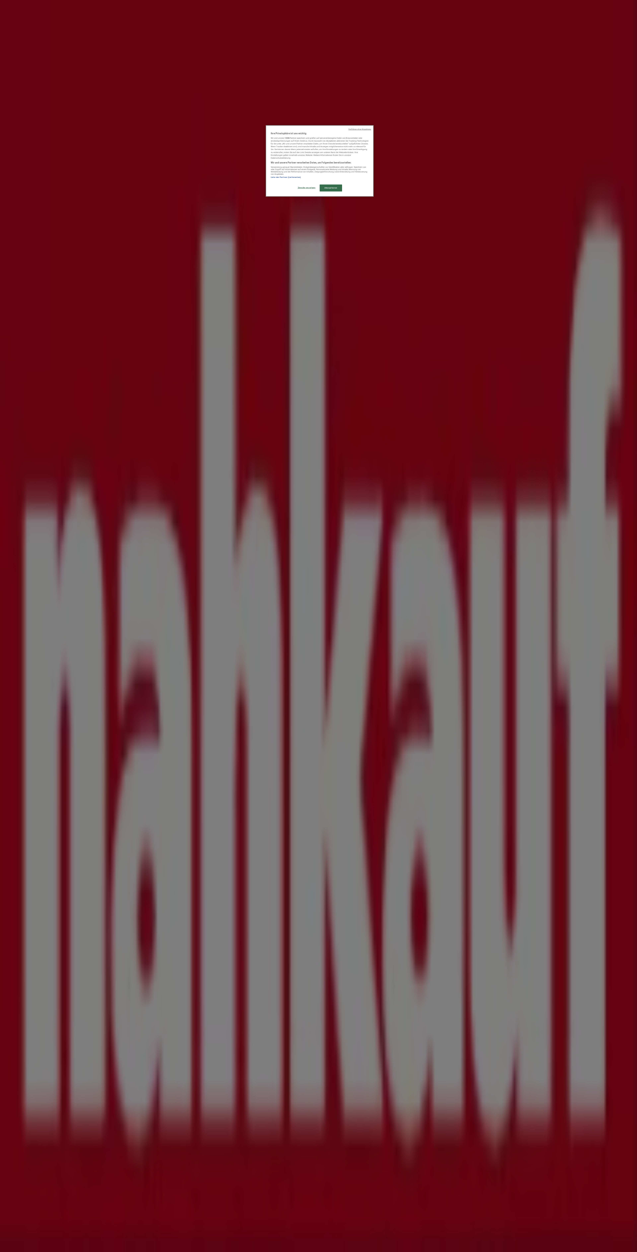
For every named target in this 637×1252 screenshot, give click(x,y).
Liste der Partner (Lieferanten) (286, 177)
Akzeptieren (330, 188)
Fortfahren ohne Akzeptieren (360, 129)
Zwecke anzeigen (307, 187)
